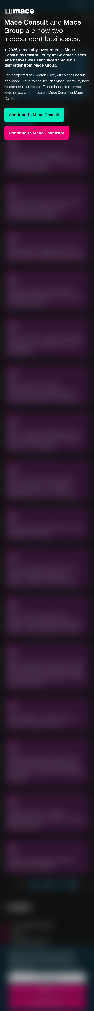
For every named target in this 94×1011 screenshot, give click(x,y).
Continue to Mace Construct (36, 132)
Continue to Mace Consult (34, 114)
